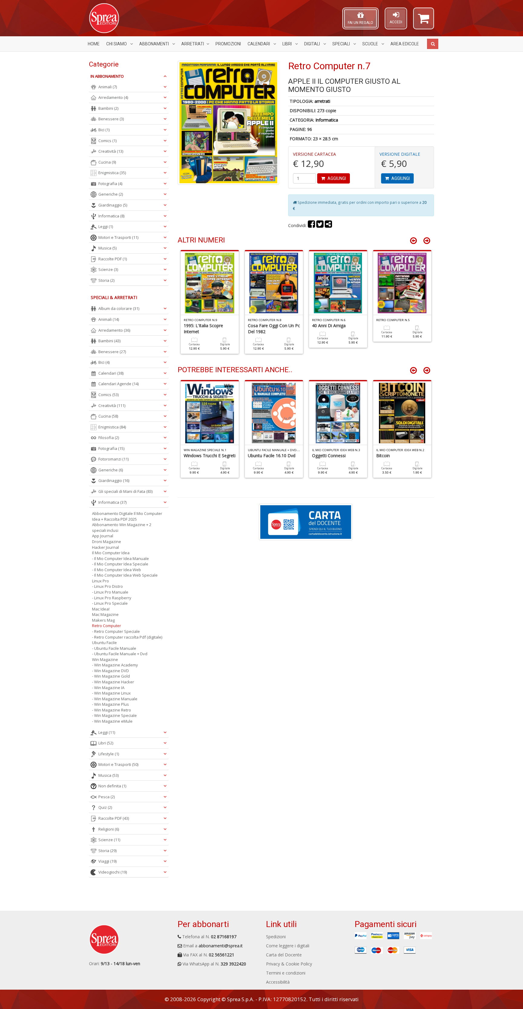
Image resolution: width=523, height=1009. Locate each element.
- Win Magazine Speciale (114, 715)
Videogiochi (112, 872)
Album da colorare (118, 308)
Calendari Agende (118, 383)
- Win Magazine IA (108, 687)
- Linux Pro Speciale (110, 603)
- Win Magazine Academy (115, 665)
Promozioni (228, 43)
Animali (107, 87)
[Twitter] (320, 225)
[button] (423, 21)
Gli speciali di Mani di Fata (125, 491)
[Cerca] (432, 44)
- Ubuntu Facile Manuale (114, 648)
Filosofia (108, 437)
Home (94, 43)
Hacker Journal (105, 547)
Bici (104, 129)
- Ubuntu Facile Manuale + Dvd (119, 653)
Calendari (259, 43)
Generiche (110, 194)
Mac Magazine (105, 614)
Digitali (312, 43)
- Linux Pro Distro (107, 586)
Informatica (326, 120)
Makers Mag (103, 620)
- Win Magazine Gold (111, 676)
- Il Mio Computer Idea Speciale (120, 564)
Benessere (111, 119)
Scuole (370, 43)
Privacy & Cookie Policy (289, 964)
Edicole (404, 43)
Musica (107, 248)
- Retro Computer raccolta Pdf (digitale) (127, 637)
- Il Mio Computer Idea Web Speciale (125, 575)
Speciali (341, 43)
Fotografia (110, 183)
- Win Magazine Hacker (113, 682)
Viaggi (107, 861)
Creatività (110, 151)
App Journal (102, 536)
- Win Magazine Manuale (114, 698)
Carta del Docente (284, 955)
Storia (106, 280)
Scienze (108, 269)
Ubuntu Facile (104, 642)
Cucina (107, 162)
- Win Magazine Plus (110, 704)
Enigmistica (112, 172)
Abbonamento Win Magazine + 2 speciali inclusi (121, 527)
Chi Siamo (117, 43)
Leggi (105, 226)
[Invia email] (328, 225)
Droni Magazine (106, 541)
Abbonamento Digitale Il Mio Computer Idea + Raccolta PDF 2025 (127, 516)
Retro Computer (106, 625)
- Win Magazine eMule (112, 721)
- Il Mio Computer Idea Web (116, 569)
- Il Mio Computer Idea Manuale (120, 558)
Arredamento (113, 97)
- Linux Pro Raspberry (111, 598)
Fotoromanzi (113, 459)
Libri (287, 43)
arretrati (322, 101)
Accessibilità (278, 982)
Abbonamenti (154, 43)
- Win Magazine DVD (110, 670)
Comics (107, 140)
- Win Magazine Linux (111, 693)
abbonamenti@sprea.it (221, 946)
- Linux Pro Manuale (110, 592)
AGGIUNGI (336, 178)
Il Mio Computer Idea (111, 552)
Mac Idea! (101, 609)
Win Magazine (105, 659)
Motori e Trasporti (118, 237)
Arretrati (192, 43)
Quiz (105, 807)
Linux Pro (100, 581)
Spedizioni (276, 936)
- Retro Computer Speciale (116, 631)
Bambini (108, 108)
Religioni (108, 829)
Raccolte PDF (112, 259)
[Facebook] (311, 225)
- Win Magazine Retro (111, 710)
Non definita (112, 786)
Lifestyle (108, 754)
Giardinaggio (112, 205)
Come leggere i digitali (287, 946)
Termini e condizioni (285, 973)
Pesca (106, 796)
